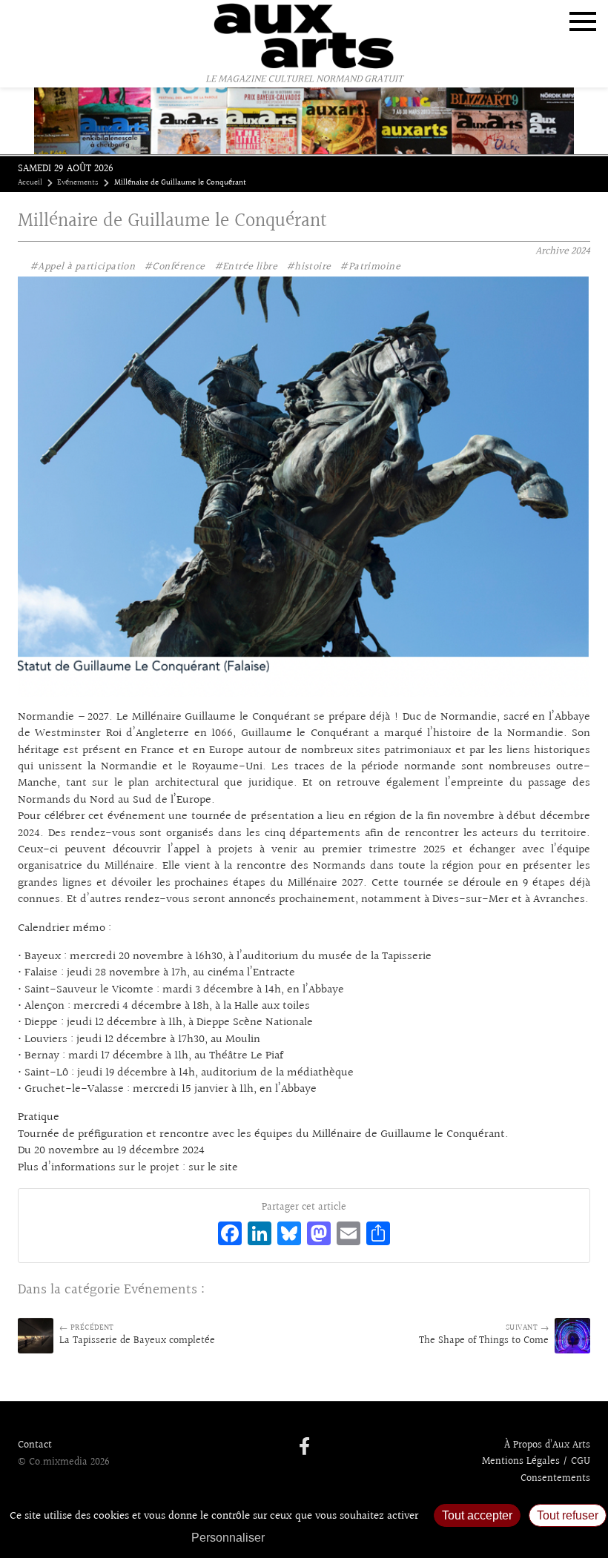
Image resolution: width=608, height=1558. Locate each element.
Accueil (30, 183)
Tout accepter (477, 1515)
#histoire (308, 267)
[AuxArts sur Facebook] (304, 1447)
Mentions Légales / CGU (536, 1461)
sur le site (213, 1167)
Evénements (78, 183)
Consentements (555, 1479)
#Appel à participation (82, 267)
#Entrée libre (245, 267)
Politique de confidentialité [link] (352, 1537)
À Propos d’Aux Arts (547, 1445)
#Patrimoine (370, 267)
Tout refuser (567, 1515)
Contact (35, 1445)
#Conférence (174, 267)
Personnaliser (228, 1537)
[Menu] (582, 21)
